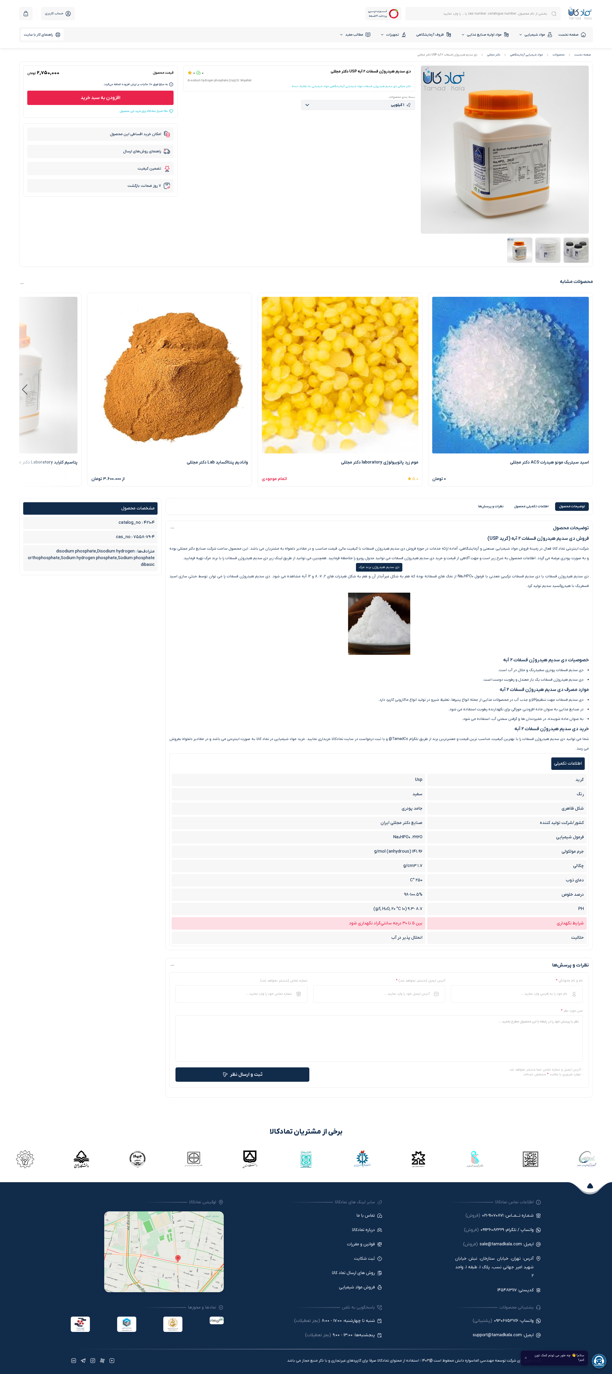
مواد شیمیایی (535, 34)
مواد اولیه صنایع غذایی (484, 34)
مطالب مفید (354, 34)
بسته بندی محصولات (402, 97)
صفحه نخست (568, 34)
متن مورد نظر (572, 1011)
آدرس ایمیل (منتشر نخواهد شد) (420, 980)
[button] (25, 389)
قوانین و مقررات (361, 1244)
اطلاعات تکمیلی (531, 506)
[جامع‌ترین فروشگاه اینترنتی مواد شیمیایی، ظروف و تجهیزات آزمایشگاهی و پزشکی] (580, 13)
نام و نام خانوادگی (569, 980)
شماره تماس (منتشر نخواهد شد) (283, 980)
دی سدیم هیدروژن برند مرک (379, 567)
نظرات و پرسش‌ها (490, 506)
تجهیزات (392, 34)
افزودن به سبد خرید (100, 98)
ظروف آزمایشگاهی (430, 34)
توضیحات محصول (572, 506)
